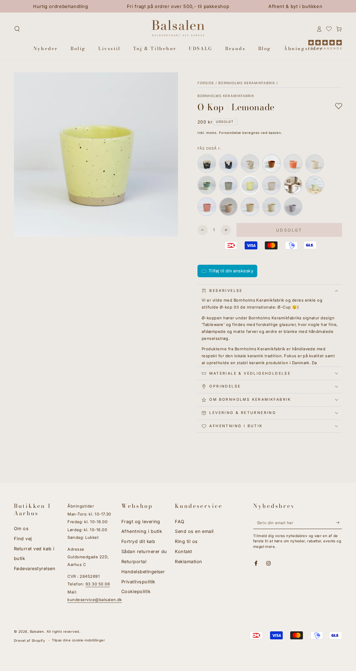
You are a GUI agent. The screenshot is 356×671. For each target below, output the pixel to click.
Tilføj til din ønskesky (231, 270)
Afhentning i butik (141, 531)
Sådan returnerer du (144, 551)
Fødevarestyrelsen (34, 568)
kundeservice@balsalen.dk (94, 599)
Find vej (23, 538)
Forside (205, 83)
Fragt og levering (140, 521)
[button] (17, 29)
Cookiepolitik (136, 591)
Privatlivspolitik (138, 581)
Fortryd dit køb (138, 541)
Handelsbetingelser (143, 571)
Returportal (133, 561)
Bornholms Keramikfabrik (246, 83)
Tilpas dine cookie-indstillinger (78, 640)
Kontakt (183, 551)
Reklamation (188, 561)
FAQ (179, 521)
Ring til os (186, 541)
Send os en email (194, 531)
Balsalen (37, 631)
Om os (21, 528)
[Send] (339, 523)
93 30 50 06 (98, 584)
